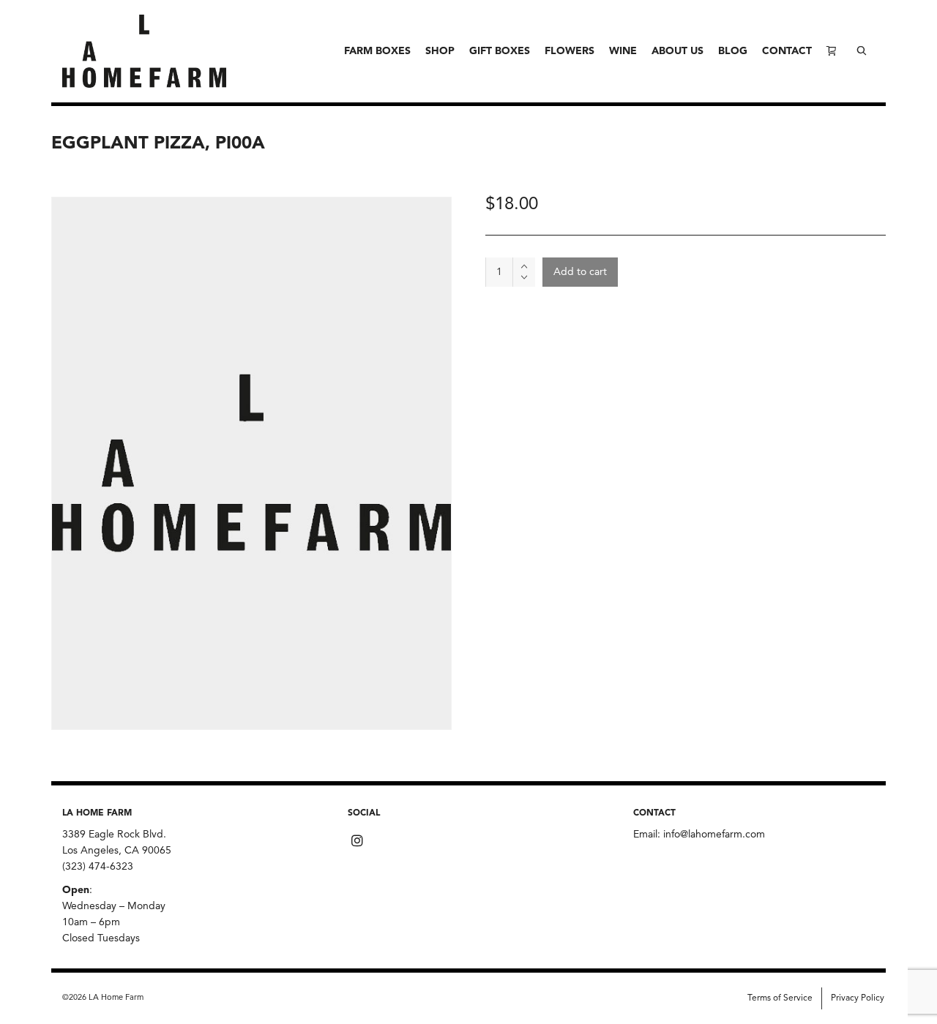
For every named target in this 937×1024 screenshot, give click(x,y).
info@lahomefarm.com (714, 834)
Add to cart (580, 272)
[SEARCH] (861, 51)
